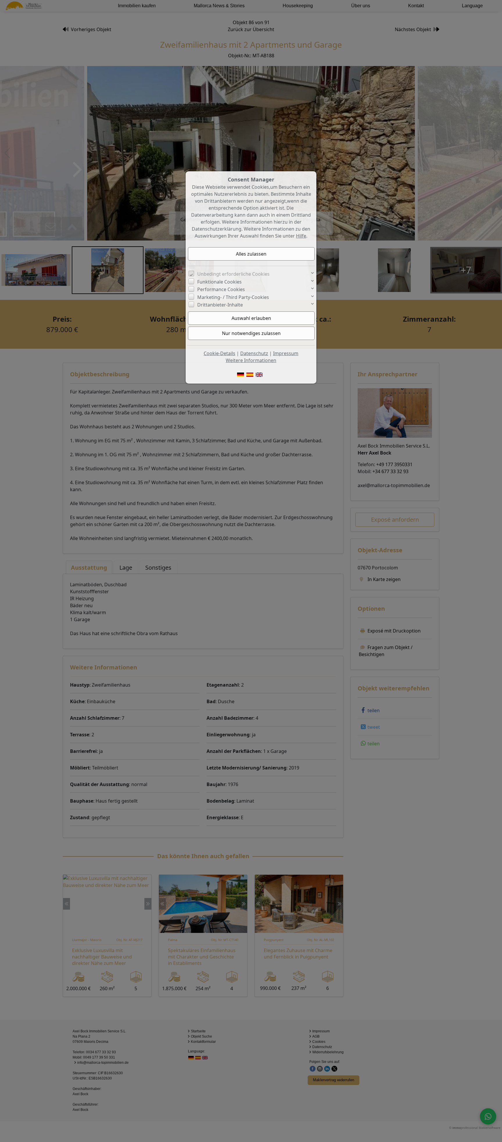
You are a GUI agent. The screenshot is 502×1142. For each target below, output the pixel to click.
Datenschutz (254, 353)
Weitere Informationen (251, 360)
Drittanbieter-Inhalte (220, 305)
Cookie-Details (219, 353)
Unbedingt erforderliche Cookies (233, 274)
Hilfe (301, 236)
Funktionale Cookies (219, 282)
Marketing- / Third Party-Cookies (233, 297)
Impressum (285, 353)
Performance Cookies (221, 289)
